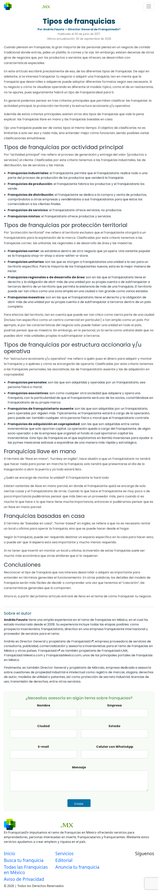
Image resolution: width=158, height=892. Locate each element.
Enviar (79, 804)
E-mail (43, 746)
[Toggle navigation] (148, 6)
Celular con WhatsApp (114, 746)
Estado (114, 726)
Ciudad (43, 726)
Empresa (114, 705)
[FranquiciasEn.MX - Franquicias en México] (27, 6)
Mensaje (79, 767)
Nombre (43, 705)
